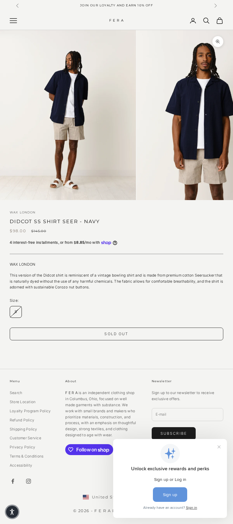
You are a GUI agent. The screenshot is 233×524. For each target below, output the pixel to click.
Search (16, 392)
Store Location (22, 402)
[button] (12, 512)
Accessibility (21, 465)
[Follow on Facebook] (13, 481)
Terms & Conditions (26, 456)
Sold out (116, 334)
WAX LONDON (23, 212)
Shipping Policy (23, 429)
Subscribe (173, 433)
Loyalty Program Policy (30, 411)
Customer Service (25, 438)
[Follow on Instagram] (28, 481)
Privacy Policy (22, 447)
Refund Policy (22, 420)
